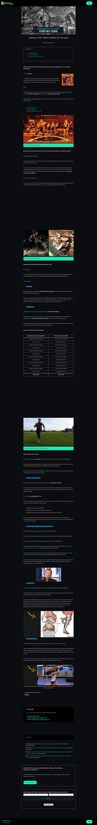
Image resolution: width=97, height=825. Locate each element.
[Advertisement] (48, 213)
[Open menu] (95, 3)
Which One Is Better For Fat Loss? (36, 56)
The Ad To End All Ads (33, 53)
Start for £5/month (30, 782)
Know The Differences (33, 54)
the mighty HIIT (47, 471)
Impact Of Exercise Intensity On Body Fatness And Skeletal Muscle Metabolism (51, 744)
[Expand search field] (89, 3)
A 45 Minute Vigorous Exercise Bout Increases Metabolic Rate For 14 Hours (49, 748)
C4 (8, 822)
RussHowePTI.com (6, 820)
